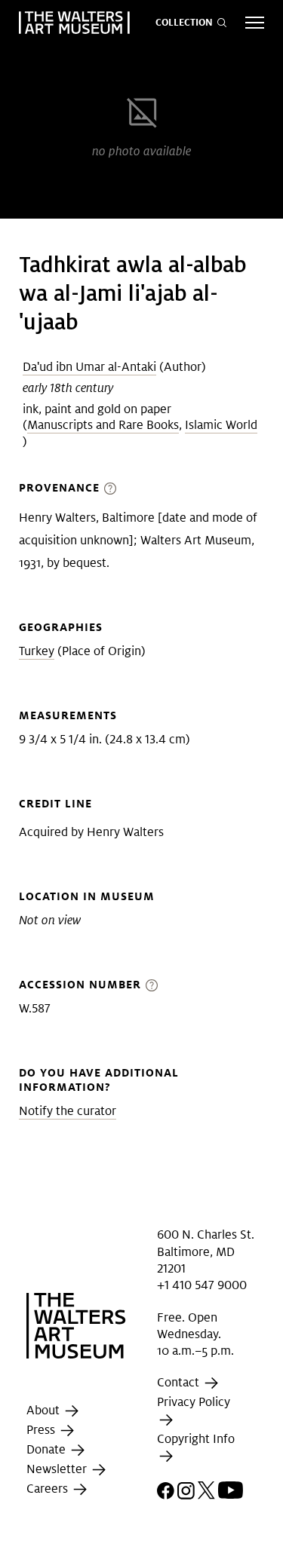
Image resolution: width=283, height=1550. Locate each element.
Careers (48, 1488)
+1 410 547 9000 (202, 1285)
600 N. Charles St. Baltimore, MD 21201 (205, 1251)
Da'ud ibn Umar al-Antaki (89, 367)
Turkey (36, 651)
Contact (179, 1383)
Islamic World (221, 425)
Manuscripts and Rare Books (103, 425)
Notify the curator (67, 1111)
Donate (47, 1449)
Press (42, 1430)
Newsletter (58, 1469)
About (44, 1410)
